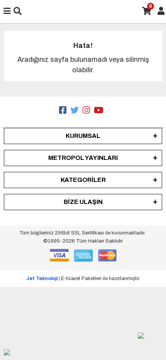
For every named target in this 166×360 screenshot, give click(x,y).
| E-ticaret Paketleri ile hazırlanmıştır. (83, 278)
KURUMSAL (83, 135)
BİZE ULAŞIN (83, 202)
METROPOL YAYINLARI (83, 158)
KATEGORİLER (83, 180)
